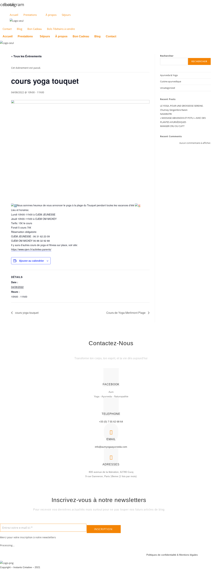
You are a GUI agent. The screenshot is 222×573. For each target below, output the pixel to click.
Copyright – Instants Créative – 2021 (20, 567)
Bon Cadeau (34, 29)
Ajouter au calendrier (31, 260)
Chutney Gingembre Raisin (173, 109)
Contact (7, 29)
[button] (26, 36)
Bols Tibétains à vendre (61, 29)
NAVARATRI (166, 113)
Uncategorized (167, 87)
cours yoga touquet (26, 313)
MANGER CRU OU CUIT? (172, 126)
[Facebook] (111, 377)
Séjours (66, 14)
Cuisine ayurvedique (170, 81)
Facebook (111, 384)
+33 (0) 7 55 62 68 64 (111, 421)
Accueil (14, 14)
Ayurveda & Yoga (169, 75)
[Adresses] (111, 457)
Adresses (111, 464)
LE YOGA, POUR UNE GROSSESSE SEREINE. (181, 105)
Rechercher (166, 55)
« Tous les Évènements (26, 56)
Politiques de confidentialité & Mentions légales (172, 554)
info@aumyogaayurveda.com (111, 446)
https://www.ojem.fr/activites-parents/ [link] (31, 249)
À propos (51, 14)
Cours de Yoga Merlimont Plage (126, 313)
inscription (103, 529)
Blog (19, 29)
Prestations (30, 14)
